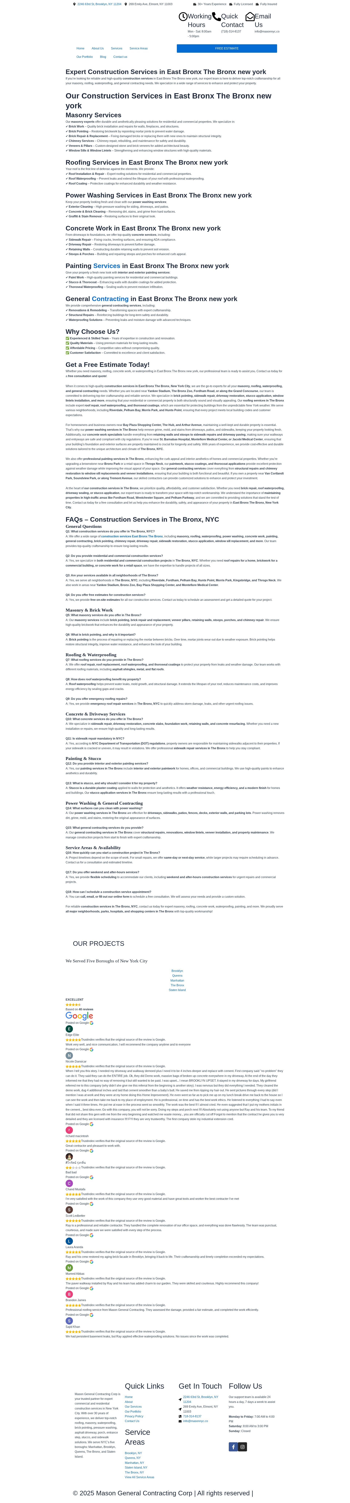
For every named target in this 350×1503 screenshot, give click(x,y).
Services (116, 48)
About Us (98, 48)
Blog (103, 56)
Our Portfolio (85, 56)
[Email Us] (250, 16)
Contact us (120, 56)
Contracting (110, 298)
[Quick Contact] (216, 16)
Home (80, 48)
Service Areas (139, 48)
